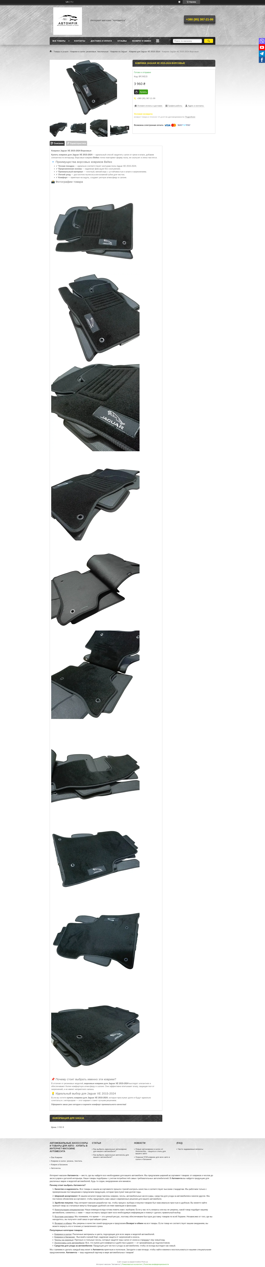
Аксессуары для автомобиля (69, 1243)
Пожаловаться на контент (132, 1264)
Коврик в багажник (59, 1164)
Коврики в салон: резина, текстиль (66, 1161)
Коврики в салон (62, 1234)
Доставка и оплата (101, 41)
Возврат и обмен (141, 41)
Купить (143, 92)
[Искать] (208, 41)
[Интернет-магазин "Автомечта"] (68, 20)
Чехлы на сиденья (63, 1240)
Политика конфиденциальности (156, 1264)
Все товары (58, 41)
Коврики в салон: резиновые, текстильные (89, 51)
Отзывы (122, 41)
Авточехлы (56, 1168)
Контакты (79, 41)
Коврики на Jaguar (118, 51)
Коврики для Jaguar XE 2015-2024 (144, 51)
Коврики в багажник (64, 1237)
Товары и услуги (61, 51)
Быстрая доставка (64, 1216)
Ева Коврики (56, 1157)
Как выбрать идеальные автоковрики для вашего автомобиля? (110, 1150)
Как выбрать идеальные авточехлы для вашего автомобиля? (111, 1156)
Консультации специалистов (69, 1209)
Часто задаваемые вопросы (190, 1149)
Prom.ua (144, 1262)
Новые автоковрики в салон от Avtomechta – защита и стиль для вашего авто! (151, 1151)
